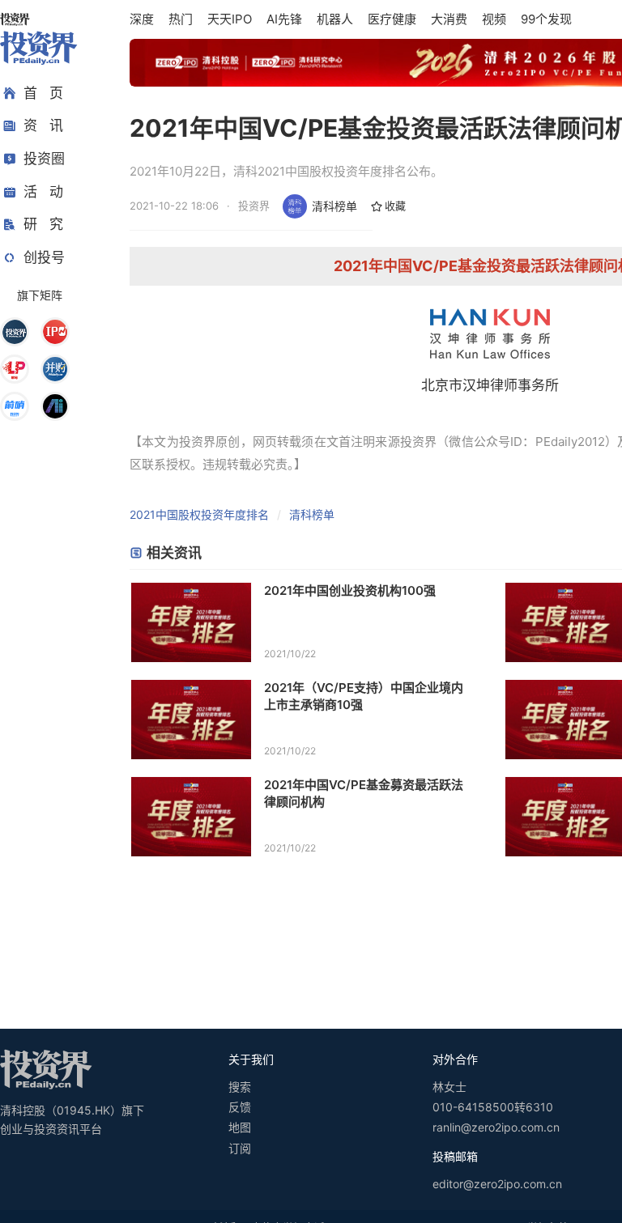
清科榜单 (334, 206)
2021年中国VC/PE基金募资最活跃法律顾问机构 (363, 793)
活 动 (43, 192)
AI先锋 (284, 19)
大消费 (449, 19)
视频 (494, 19)
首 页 (43, 93)
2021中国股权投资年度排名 (199, 514)
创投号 (44, 257)
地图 (239, 1127)
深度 (142, 19)
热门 (180, 19)
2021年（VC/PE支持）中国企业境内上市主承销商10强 (363, 696)
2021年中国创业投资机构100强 (350, 590)
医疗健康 (392, 19)
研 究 (43, 224)
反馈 (239, 1107)
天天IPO (229, 19)
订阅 (239, 1148)
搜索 (239, 1086)
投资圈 (44, 159)
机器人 (335, 19)
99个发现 (546, 19)
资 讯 (43, 125)
